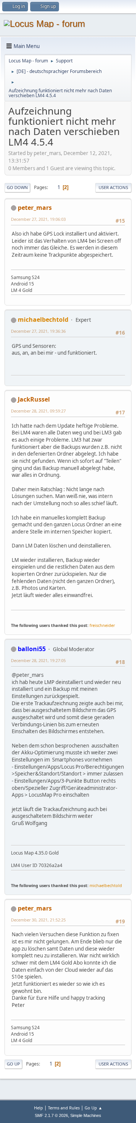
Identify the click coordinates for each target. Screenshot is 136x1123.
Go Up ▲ (93, 1108)
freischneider (102, 625)
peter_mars (35, 207)
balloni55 (32, 649)
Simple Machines (85, 1115)
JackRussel (34, 399)
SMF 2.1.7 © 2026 (51, 1115)
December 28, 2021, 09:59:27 (38, 411)
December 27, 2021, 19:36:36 (38, 331)
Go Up (13, 1064)
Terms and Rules (64, 1108)
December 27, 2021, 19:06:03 (38, 219)
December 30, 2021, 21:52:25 (38, 920)
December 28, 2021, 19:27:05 (38, 660)
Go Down (17, 187)
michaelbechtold (43, 319)
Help (38, 1108)
